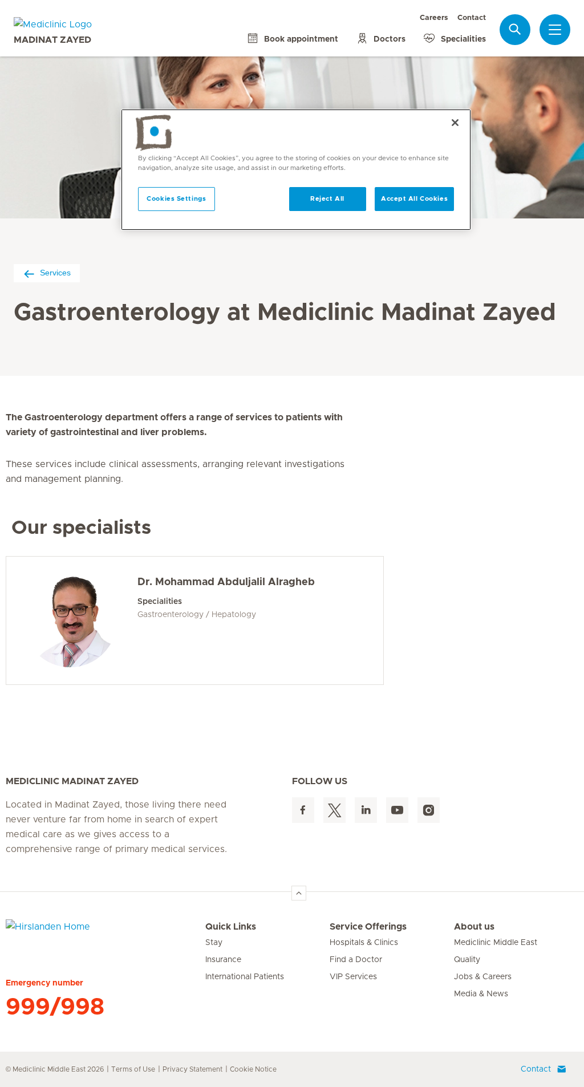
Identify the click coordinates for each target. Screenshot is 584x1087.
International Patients (244, 977)
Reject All (327, 199)
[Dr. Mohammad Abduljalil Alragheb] (70, 620)
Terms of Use (133, 1069)
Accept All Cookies (414, 199)
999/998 (55, 1007)
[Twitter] (334, 810)
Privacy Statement (192, 1069)
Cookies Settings (176, 199)
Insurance (223, 960)
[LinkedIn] (366, 810)
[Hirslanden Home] (105, 933)
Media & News (481, 994)
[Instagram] (428, 810)
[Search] (515, 29)
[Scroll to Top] (299, 893)
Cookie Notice (253, 1069)
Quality (467, 960)
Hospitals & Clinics (364, 943)
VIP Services (353, 977)
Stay (213, 943)
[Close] (455, 122)
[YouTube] (397, 810)
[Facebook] (303, 810)
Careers (434, 18)
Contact (471, 18)
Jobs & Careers (483, 977)
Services (55, 272)
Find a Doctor (356, 960)
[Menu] (555, 30)
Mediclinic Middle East (495, 943)
